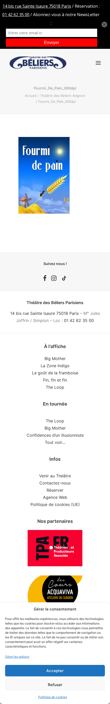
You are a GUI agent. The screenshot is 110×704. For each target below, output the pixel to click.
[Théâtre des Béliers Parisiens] (38, 63)
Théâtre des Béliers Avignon (62, 96)
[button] (98, 63)
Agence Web (55, 497)
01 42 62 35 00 (79, 320)
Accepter (55, 670)
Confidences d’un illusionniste (55, 435)
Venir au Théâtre (55, 475)
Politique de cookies (52, 697)
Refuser (55, 684)
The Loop (55, 387)
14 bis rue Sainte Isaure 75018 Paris (44, 313)
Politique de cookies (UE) (55, 504)
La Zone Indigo (55, 365)
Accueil (30, 96)
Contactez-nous (55, 483)
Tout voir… (55, 442)
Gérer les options (17, 657)
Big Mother (55, 358)
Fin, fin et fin (55, 380)
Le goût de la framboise (55, 372)
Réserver (55, 490)
